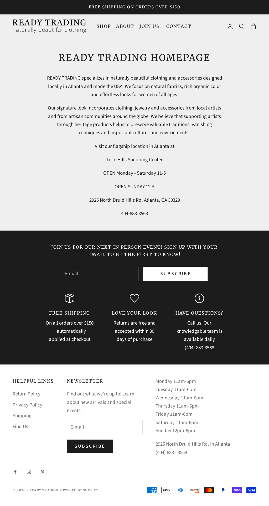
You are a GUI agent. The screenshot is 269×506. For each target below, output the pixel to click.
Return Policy (26, 394)
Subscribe (175, 273)
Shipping (22, 415)
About (125, 26)
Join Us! (150, 26)
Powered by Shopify (79, 490)
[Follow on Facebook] (15, 471)
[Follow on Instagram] (29, 471)
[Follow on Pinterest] (42, 471)
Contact (178, 26)
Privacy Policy (27, 405)
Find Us (20, 426)
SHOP (104, 26)
